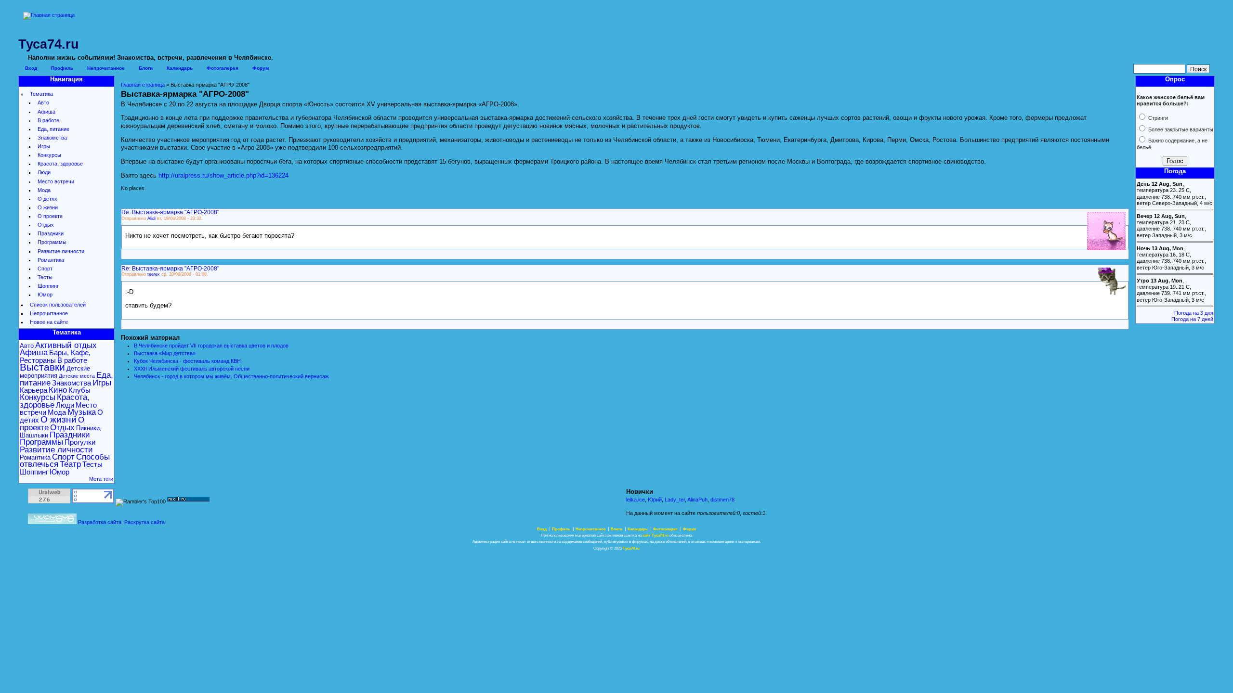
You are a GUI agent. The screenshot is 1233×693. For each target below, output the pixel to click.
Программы (52, 242)
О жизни (48, 207)
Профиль (62, 68)
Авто (43, 102)
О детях (47, 199)
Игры (44, 146)
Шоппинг (48, 286)
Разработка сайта (99, 522)
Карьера (33, 390)
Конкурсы (49, 155)
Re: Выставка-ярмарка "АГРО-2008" (170, 212)
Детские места (77, 376)
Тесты (45, 277)
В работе (48, 120)
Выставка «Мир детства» (165, 353)
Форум (260, 68)
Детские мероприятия (55, 372)
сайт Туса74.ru (656, 535)
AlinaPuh (697, 499)
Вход (31, 68)
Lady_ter (675, 499)
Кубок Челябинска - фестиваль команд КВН (187, 361)
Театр (70, 464)
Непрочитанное (106, 68)
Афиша (46, 112)
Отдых (46, 225)
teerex (153, 274)
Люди (44, 172)
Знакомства (52, 138)
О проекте (50, 216)
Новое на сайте (49, 322)
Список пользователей (58, 305)
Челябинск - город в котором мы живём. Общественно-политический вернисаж (231, 376)
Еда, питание (53, 129)
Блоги (146, 68)
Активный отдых (66, 345)
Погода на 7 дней (1192, 319)
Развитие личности (61, 251)
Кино (58, 390)
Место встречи (56, 181)
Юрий (655, 499)
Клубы (79, 390)
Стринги (1157, 118)
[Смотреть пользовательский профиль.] (1106, 248)
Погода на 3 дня (1193, 313)
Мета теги (101, 479)
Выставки (42, 367)
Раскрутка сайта (144, 522)
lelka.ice (635, 499)
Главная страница (143, 85)
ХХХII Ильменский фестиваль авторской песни (191, 369)
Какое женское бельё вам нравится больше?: (1171, 100)
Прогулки (80, 442)
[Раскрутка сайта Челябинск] (52, 522)
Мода (44, 190)
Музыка (81, 412)
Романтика (51, 260)
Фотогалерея (222, 68)
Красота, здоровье (60, 164)
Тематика (41, 94)
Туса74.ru (631, 548)
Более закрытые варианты (1180, 129)
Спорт (45, 268)
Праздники (51, 233)
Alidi (151, 218)
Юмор (45, 294)
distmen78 (722, 499)
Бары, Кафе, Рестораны (55, 356)
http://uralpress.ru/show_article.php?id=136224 (223, 175)
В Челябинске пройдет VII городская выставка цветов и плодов (211, 345)
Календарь (180, 68)
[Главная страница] (49, 15)
